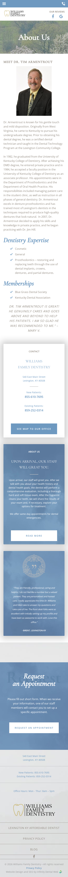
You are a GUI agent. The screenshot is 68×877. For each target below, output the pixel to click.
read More (34, 535)
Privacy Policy (34, 868)
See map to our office (34, 428)
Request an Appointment (34, 727)
